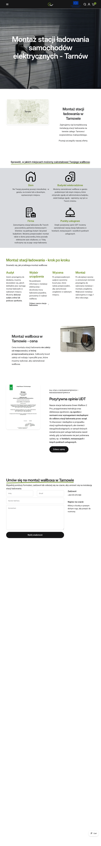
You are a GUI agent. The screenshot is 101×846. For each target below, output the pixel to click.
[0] (93, 4)
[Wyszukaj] (85, 4)
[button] (58, 449)
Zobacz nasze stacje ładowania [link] (37, 304)
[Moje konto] (89, 4)
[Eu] (76, 4)
